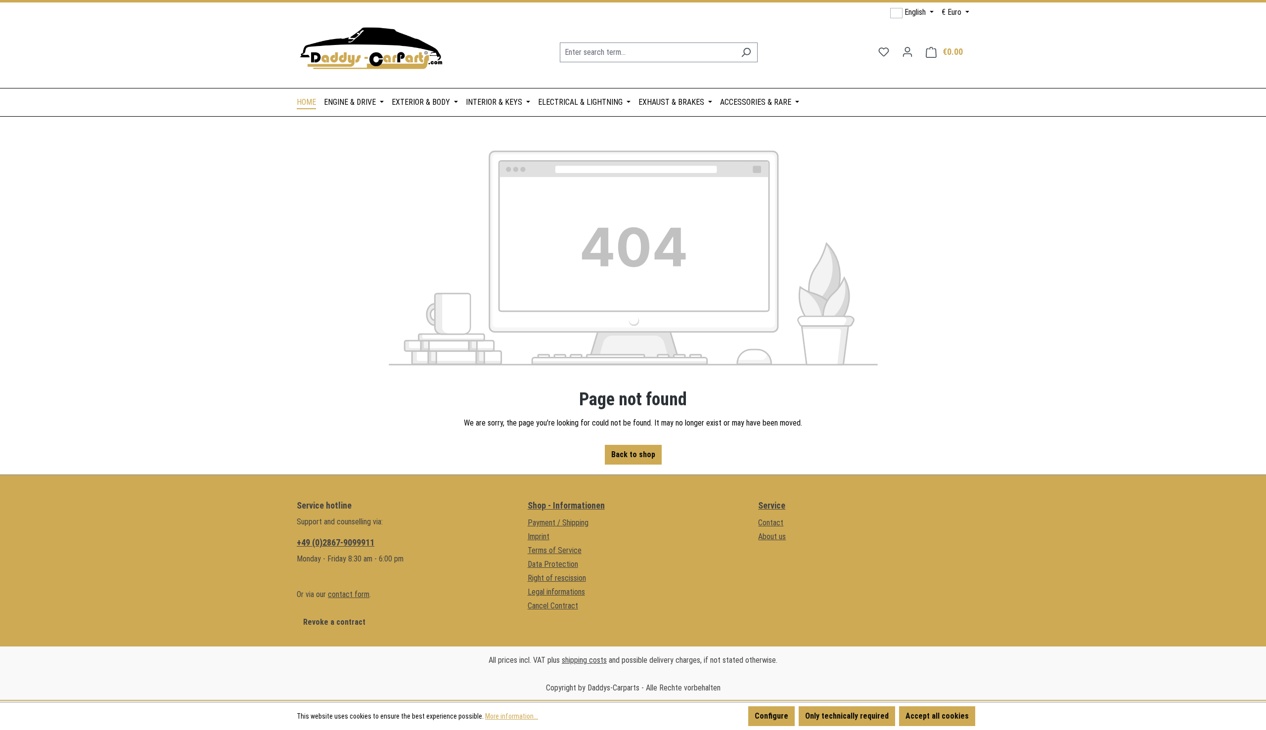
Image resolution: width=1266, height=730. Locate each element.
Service (771, 505)
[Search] (746, 52)
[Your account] (907, 52)
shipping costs (584, 660)
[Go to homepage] (371, 50)
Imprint (538, 536)
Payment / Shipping (558, 522)
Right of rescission (557, 578)
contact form (348, 594)
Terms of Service (555, 550)
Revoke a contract (334, 622)
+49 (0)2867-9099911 (335, 542)
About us (772, 536)
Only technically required (847, 716)
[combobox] (647, 52)
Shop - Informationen (566, 505)
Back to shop (633, 454)
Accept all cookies (937, 716)
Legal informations (556, 592)
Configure (771, 716)
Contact (770, 522)
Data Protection (553, 564)
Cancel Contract (553, 605)
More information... (511, 716)
